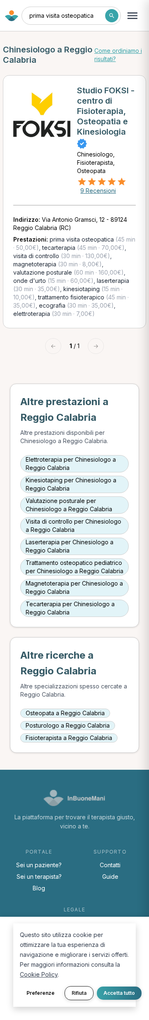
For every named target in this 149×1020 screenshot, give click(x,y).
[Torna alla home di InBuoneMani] (11, 15)
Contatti (110, 864)
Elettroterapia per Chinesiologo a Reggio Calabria (71, 463)
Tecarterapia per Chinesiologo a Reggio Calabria (70, 608)
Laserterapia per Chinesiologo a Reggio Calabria (69, 546)
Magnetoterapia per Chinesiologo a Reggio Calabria (74, 587)
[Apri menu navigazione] (132, 15)
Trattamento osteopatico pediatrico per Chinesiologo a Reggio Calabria (74, 566)
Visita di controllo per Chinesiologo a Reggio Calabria (73, 525)
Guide (110, 876)
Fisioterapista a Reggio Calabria (69, 737)
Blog (39, 888)
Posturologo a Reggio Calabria (68, 725)
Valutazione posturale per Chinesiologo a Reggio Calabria (69, 504)
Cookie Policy (39, 974)
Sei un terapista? (39, 876)
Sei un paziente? (39, 864)
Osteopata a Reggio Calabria (65, 712)
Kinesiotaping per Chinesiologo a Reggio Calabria (71, 484)
